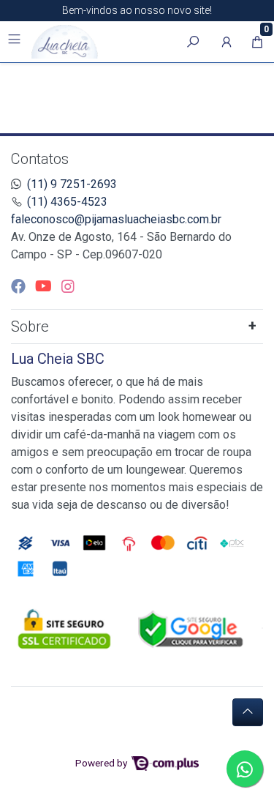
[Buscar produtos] (193, 41)
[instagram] (68, 286)
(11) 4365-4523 (67, 202)
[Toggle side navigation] (15, 41)
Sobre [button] (30, 326)
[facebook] (20, 286)
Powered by (102, 763)
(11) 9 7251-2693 (72, 184)
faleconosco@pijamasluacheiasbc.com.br (116, 219)
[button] (226, 41)
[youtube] (45, 286)
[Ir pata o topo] (247, 712)
